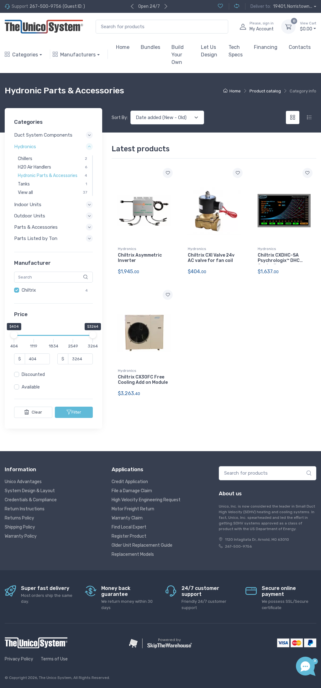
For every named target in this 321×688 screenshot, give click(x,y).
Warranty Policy (21, 536)
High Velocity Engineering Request (146, 500)
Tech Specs (236, 51)
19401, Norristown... (292, 6)
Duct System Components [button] (43, 135)
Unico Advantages (23, 481)
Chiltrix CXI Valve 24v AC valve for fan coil (211, 258)
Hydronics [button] (25, 146)
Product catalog (265, 91)
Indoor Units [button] (27, 204)
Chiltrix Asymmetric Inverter (140, 258)
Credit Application (130, 481)
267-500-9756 (45, 6)
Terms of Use (54, 659)
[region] (53, 290)
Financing (265, 47)
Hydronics (127, 249)
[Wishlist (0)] (220, 6)
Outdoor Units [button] (29, 216)
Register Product (129, 536)
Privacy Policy (19, 659)
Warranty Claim (127, 518)
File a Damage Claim (132, 490)
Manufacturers (78, 55)
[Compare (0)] (234, 6)
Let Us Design (209, 51)
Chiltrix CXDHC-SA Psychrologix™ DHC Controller (279, 260)
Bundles (150, 47)
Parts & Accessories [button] (36, 227)
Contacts (300, 47)
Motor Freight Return (133, 509)
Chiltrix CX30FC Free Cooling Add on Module (143, 379)
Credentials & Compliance (31, 500)
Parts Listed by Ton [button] (35, 238)
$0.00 (308, 26)
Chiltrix (29, 290)
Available (31, 387)
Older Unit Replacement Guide (142, 545)
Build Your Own (177, 54)
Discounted (33, 374)
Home (122, 47)
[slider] (14, 334)
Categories (25, 55)
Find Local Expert (129, 527)
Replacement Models (133, 554)
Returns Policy (19, 518)
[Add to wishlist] (168, 173)
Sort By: (120, 117)
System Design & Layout (30, 490)
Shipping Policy (20, 527)
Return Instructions (25, 509)
